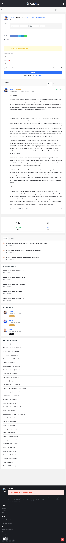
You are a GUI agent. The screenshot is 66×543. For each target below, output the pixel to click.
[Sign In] (63, 3)
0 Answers (8, 272)
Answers (11, 238)
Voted (49, 83)
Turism (9, 466)
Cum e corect (11, 377)
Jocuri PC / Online (12, 406)
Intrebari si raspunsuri (7, 529)
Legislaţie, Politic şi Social (14, 414)
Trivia (8, 462)
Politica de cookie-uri (7, 523)
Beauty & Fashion (12, 358)
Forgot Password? (57, 68)
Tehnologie (10, 454)
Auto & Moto (11, 355)
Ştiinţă (9, 451)
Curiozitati (10, 381)
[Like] (6, 23)
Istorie (9, 403)
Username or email (9, 53)
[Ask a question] (62, 539)
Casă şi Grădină (11, 366)
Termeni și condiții (6, 519)
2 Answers (11, 245)
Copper (11, 329)
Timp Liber (10, 458)
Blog (3, 512)
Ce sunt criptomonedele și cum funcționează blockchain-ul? (23, 257)
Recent (59, 83)
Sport (9, 447)
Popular (5, 238)
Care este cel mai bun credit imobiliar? (14, 298)
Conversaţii (10, 373)
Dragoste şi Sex (11, 384)
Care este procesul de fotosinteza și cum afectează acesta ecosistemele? (27, 243)
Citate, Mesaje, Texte (12, 370)
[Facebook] (3, 540)
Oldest (54, 83)
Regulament (5, 531)
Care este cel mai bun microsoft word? (14, 270)
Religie (9, 432)
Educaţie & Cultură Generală (15, 388)
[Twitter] (6, 540)
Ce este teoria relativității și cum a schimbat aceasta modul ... (23, 250)
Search (4, 10)
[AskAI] (33, 3)
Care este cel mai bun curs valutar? (13, 291)
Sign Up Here (38, 75)
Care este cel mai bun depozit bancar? (14, 284)
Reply (19, 208)
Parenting (10, 429)
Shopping (10, 440)
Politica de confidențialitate (8, 521)
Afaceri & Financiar (40, 17)
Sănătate (10, 436)
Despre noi (4, 510)
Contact (4, 508)
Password (7, 60)
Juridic (9, 410)
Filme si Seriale (11, 395)
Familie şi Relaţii (11, 392)
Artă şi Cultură (11, 351)
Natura (9, 425)
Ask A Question (60, 10)
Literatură (10, 418)
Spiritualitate (10, 443)
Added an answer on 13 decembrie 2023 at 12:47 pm (22, 91)
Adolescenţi (10, 344)
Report (7, 39)
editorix (11, 311)
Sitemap (4, 534)
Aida (10, 320)
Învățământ (10, 399)
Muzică (9, 421)
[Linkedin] (10, 540)
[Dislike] (6, 28)
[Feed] (13, 540)
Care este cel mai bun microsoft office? (14, 277)
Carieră (9, 362)
